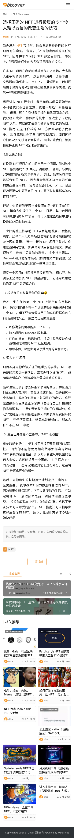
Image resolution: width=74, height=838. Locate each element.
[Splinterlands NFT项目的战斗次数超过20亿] (19, 755)
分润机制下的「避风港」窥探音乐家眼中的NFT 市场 (54, 770)
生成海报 (14, 573)
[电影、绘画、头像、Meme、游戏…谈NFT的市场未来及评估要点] (19, 677)
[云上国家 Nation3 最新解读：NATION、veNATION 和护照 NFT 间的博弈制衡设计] (54, 716)
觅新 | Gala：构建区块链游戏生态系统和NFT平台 (18, 653)
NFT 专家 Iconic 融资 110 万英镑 (18, 711)
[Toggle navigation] (68, 4)
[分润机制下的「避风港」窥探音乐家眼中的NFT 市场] (54, 755)
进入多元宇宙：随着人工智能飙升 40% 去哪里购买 (54, 789)
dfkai (6, 36)
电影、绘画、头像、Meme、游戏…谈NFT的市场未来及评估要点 (19, 692)
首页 (5, 14)
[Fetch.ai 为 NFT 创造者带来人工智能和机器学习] (54, 638)
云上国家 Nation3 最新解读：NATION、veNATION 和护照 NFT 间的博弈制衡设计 (54, 731)
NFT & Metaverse (51, 36)
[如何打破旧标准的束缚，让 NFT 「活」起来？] (54, 677)
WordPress (63, 832)
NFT (19, 45)
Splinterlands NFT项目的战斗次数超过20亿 (19, 770)
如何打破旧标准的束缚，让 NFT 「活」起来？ (52, 692)
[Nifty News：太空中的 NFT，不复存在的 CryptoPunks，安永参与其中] (19, 794)
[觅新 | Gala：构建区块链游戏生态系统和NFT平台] (19, 638)
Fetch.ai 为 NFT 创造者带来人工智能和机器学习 (54, 653)
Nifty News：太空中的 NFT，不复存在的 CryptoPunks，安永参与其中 (18, 809)
